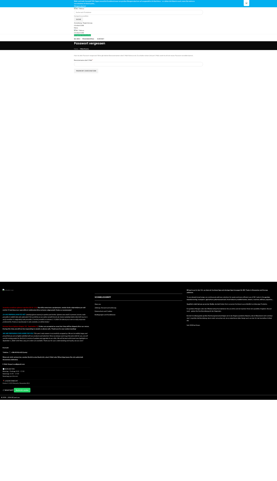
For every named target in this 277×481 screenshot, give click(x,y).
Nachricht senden (22, 390)
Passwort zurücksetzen (86, 71)
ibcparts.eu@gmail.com (16, 364)
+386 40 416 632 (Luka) (19, 352)
